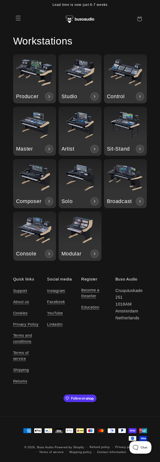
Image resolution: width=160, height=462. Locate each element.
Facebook (56, 302)
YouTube (55, 313)
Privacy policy (125, 447)
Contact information (111, 452)
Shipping (21, 370)
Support (20, 291)
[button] (18, 18)
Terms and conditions (22, 338)
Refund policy (100, 447)
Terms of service (21, 356)
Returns (20, 381)
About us (21, 302)
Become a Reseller (90, 293)
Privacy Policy (26, 324)
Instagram (56, 291)
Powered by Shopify (69, 447)
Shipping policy (80, 452)
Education (90, 307)
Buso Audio (45, 447)
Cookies (20, 313)
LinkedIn (54, 324)
